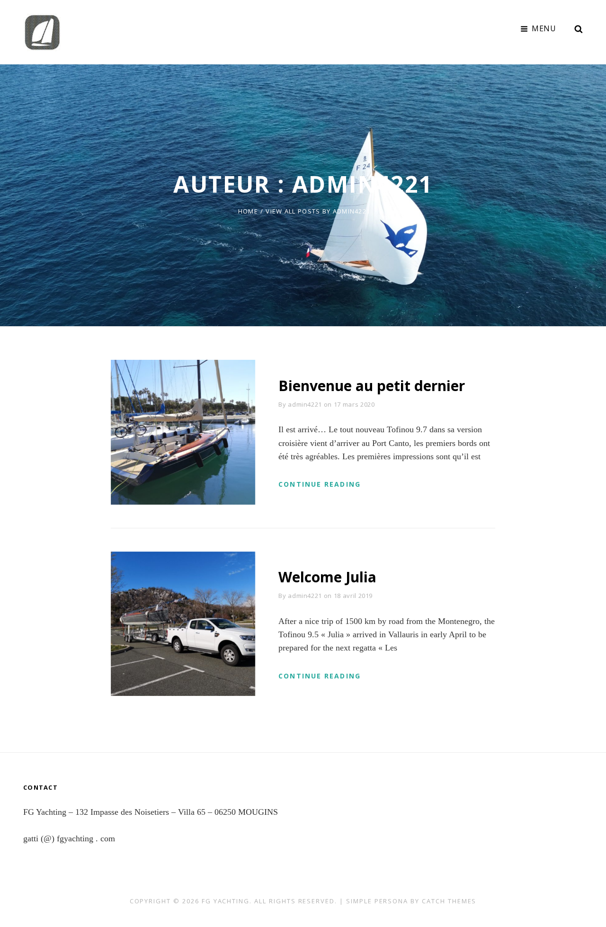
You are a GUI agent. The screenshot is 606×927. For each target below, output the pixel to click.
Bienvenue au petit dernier (371, 385)
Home (248, 211)
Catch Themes (449, 901)
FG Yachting (226, 901)
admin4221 (305, 404)
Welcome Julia (327, 577)
